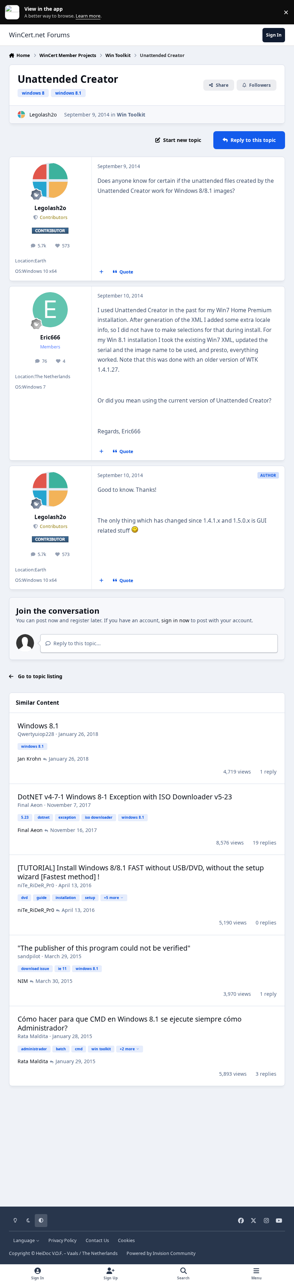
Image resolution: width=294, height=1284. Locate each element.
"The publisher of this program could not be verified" (104, 948)
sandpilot (29, 956)
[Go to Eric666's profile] (50, 309)
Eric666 (50, 337)
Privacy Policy (62, 1240)
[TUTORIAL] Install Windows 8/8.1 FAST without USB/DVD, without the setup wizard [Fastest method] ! (141, 872)
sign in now (175, 620)
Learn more (14, 12)
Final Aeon (30, 805)
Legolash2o (43, 114)
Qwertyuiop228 (36, 734)
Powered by (161, 1253)
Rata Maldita (33, 1036)
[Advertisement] (147, 1144)
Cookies (126, 1240)
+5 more (111, 897)
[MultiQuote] (101, 271)
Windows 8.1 (38, 726)
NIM (23, 981)
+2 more (127, 1048)
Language (24, 1240)
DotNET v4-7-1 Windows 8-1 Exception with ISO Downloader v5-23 (125, 797)
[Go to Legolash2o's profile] (21, 114)
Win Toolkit (131, 114)
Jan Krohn (29, 758)
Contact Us (97, 1240)
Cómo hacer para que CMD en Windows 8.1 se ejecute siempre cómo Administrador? (130, 1023)
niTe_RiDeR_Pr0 (36, 885)
